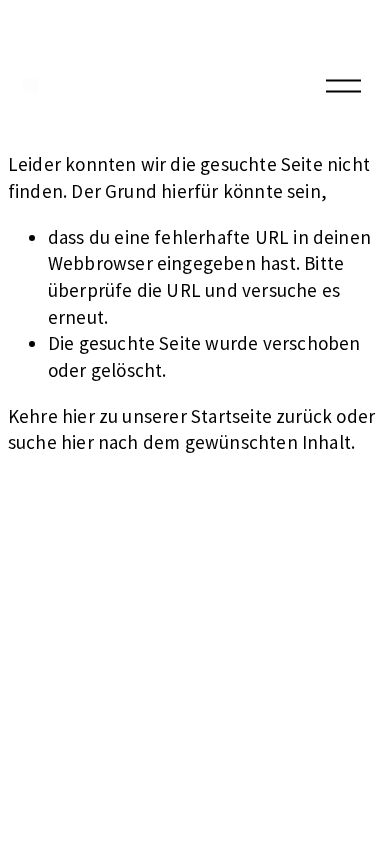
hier (78, 416)
